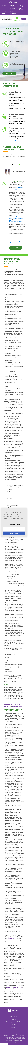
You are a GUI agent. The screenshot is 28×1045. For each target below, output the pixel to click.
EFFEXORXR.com (12, 938)
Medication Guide (17, 706)
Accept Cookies (14, 533)
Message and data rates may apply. (16, 242)
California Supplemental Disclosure (14, 1022)
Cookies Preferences (3, 1043)
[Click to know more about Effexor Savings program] (17, 20)
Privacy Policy (13, 1019)
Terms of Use (13, 1016)
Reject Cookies (14, 528)
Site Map (13, 1024)
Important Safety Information (12, 7)
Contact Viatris (14, 1027)
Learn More (9, 73)
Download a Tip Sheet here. (16, 141)
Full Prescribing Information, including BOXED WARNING (12, 704)
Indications (4, 5)
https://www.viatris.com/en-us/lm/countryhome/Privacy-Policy (16, 218)
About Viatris (13, 1030)
